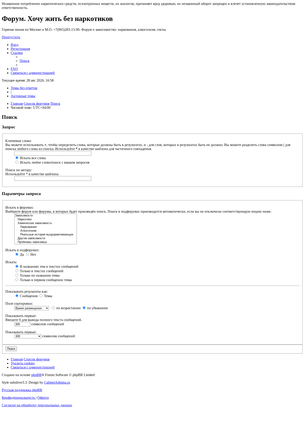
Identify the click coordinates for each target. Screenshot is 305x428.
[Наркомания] (46, 227)
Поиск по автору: (18, 170)
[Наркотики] (46, 219)
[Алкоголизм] (46, 231)
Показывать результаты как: (26, 291)
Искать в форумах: (19, 207)
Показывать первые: (20, 316)
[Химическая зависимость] (46, 223)
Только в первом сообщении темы (45, 280)
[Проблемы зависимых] (46, 242)
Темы (47, 296)
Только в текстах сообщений (41, 271)
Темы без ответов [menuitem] (24, 88)
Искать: (11, 262)
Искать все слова (32, 158)
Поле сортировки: (19, 303)
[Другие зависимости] (46, 238)
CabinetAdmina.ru (57, 382)
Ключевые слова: (18, 141)
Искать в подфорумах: (22, 250)
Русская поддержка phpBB (22, 390)
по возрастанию (68, 308)
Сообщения (28, 296)
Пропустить (11, 37)
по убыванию (97, 308)
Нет (32, 254)
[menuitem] (14, 45)
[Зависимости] (46, 216)
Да (21, 254)
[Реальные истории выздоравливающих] (46, 235)
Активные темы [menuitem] (23, 96)
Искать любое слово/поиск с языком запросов (54, 162)
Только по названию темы (39, 275)
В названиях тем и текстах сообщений (48, 266)
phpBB (36, 375)
